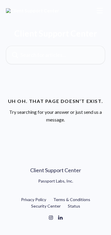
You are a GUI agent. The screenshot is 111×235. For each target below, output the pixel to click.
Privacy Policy (33, 199)
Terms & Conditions (71, 199)
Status (74, 205)
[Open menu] (99, 10)
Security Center (46, 205)
